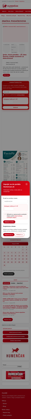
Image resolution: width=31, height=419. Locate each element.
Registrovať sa (9, 234)
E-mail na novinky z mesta (10, 198)
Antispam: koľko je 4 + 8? (11, 206)
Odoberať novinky (9, 221)
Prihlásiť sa (19, 234)
